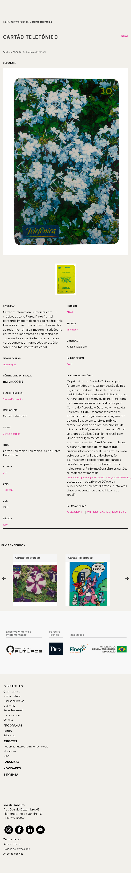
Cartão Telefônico (11, 433)
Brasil (70, 364)
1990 (5, 524)
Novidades (12, 768)
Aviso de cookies (13, 853)
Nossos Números (13, 701)
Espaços (10, 741)
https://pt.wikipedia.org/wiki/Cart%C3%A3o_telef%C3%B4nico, (99, 477)
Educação (9, 735)
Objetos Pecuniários (13, 399)
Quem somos (11, 691)
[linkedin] (30, 829)
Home (6, 22)
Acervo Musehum (20, 22)
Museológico (9, 364)
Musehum (9, 751)
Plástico (71, 312)
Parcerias (11, 761)
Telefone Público (101, 512)
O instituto (13, 686)
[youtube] (40, 829)
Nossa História (11, 696)
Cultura (7, 731)
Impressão (72, 329)
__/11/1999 (8, 490)
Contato (8, 720)
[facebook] (19, 829)
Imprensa (10, 774)
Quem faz (9, 706)
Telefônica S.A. (119, 512)
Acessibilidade (11, 844)
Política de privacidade (16, 849)
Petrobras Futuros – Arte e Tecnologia (25, 746)
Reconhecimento (13, 710)
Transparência (11, 715)
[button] (4, 579)
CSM (5, 472)
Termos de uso (12, 839)
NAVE (6, 756)
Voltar (124, 36)
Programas (12, 725)
